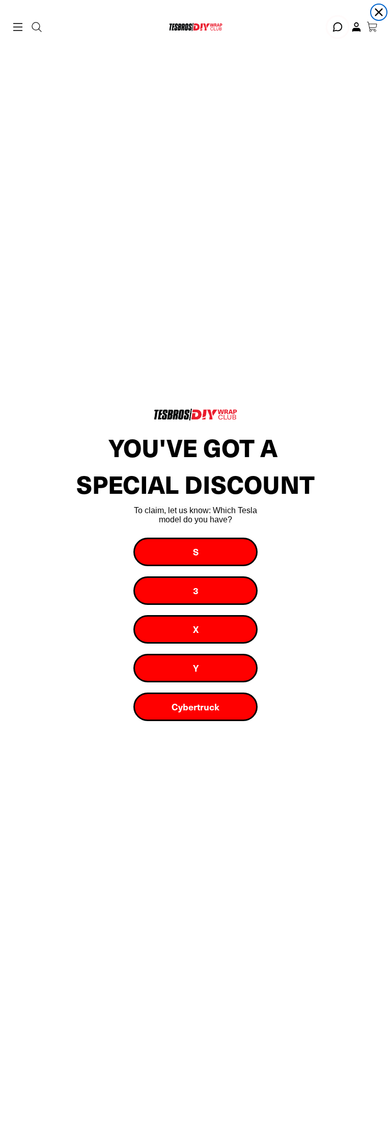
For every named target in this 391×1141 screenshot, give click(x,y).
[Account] (356, 27)
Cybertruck (195, 706)
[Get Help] (337, 27)
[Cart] (372, 27)
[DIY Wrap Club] (195, 27)
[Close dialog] (379, 12)
